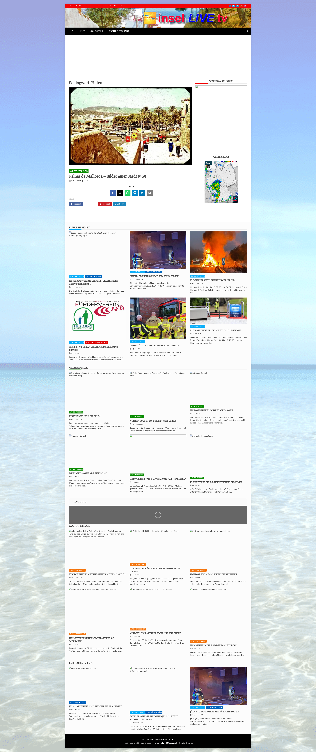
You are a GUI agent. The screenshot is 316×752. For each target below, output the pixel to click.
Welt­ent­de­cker (78, 367)
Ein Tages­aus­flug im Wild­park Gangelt (211, 410)
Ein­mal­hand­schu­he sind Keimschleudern (213, 645)
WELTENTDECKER (79, 171)
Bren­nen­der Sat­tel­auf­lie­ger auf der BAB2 (213, 280)
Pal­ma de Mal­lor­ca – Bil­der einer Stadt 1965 (107, 176)
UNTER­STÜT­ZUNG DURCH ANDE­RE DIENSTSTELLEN (154, 345)
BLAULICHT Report (77, 277)
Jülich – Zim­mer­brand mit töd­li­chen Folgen (154, 276)
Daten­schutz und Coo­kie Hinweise (114, 6)
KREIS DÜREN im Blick (93, 277)
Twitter (91, 204)
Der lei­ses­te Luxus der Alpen (84, 416)
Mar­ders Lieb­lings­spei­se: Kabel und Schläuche (155, 633)
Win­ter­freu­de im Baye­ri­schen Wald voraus (153, 421)
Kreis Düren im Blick (81, 663)
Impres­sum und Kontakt (91, 6)
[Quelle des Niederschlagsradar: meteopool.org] (221, 202)
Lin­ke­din (237, 6)
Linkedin (120, 204)
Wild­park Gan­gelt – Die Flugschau (88, 473)
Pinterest (105, 204)
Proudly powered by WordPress (137, 743)
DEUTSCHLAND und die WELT (96, 343)
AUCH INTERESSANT (77, 570)
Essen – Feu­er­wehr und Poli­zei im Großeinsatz (215, 330)
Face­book (230, 6)
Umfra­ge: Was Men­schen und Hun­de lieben (213, 574)
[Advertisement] (158, 53)
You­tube (241, 6)
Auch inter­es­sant (79, 525)
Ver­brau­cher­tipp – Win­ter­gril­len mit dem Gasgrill (97, 574)
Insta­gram (245, 6)
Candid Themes (186, 743)
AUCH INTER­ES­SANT (119, 31)
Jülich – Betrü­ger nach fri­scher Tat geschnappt (95, 706)
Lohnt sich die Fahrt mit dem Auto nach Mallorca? (158, 479)
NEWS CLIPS (79, 501)
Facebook (76, 204)
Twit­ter (233, 6)
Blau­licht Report (79, 227)
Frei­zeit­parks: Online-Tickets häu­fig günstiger (216, 482)
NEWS (82, 31)
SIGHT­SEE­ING (96, 31)
